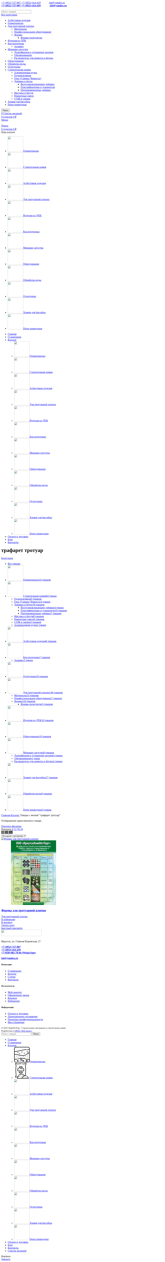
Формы (18, 34)
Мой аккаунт (15, 992)
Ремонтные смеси (24, 95)
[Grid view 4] (7, 832)
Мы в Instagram (16, 1022)
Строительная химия (19, 69)
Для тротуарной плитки (21, 26)
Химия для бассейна (19, 101)
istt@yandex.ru (57, 2)
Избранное (14, 1001)
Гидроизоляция (22, 75)
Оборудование (16, 61)
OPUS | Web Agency (23, 1031)
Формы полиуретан (31, 37)
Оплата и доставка (18, 1013)
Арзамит (19, 46)
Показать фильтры (11, 826)
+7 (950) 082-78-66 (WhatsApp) (18, 952)
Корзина (12, 998)
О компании (14, 971)
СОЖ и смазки (22, 98)
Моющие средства (18, 49)
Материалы (20, 29)
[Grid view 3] (3, 832)
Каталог (15, 815)
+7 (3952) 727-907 (11, 2)
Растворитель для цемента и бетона (33, 58)
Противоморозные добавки (36, 90)
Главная (6, 815)
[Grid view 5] (11, 832)
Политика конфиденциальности (25, 1019)
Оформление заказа (18, 995)
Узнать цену (8, 925)
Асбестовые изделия (19, 20)
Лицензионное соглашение (23, 1016)
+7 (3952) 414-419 (31, 2)
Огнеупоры (14, 66)
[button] (7, 922)
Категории (7, 558)
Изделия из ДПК (17, 40)
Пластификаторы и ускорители (38, 87)
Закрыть (5, 1259)
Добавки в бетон (23, 81)
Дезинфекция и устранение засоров (33, 52)
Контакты (13, 979)
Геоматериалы (15, 23)
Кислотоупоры (16, 43)
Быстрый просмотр (11, 928)
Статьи (11, 976)
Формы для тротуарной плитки (23, 910)
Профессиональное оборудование (32, 32)
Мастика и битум (23, 93)
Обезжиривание (23, 55)
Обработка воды (17, 63)
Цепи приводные (17, 104)
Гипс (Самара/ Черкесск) (27, 78)
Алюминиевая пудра (25, 72)
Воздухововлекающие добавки (37, 84)
